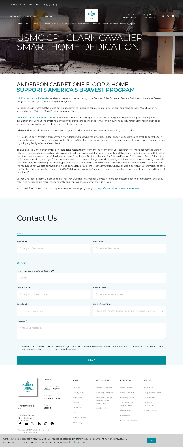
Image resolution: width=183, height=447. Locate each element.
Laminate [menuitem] (77, 407)
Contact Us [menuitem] (149, 397)
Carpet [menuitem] (75, 402)
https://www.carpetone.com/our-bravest (118, 188)
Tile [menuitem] (74, 412)
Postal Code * (23, 304)
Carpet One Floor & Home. (38, 430)
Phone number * (24, 287)
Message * (21, 321)
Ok (151, 440)
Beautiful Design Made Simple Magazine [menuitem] (104, 400)
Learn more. (80, 442)
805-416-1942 (50, 5)
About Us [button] (50, 16)
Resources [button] (33, 16)
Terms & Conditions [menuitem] (149, 404)
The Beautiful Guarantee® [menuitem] (126, 404)
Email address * (100, 287)
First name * (22, 241)
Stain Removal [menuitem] (127, 388)
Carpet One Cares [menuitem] (152, 392)
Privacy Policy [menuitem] (151, 410)
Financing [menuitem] (77, 422)
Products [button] (15, 16)
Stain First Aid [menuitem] (127, 392)
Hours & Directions (129, 16)
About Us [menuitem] (148, 388)
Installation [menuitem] (125, 415)
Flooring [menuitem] (76, 388)
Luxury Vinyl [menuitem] (78, 392)
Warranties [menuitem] (125, 410)
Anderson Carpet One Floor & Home (36, 117)
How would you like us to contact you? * (35, 271)
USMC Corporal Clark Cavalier (33, 98)
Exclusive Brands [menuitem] (128, 420)
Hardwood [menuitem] (77, 397)
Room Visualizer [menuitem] (104, 388)
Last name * (98, 241)
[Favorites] (168, 16)
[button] (163, 16)
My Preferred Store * (102, 304)
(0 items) (173, 16)
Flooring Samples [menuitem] (104, 392)
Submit (91, 360)
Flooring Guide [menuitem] (127, 397)
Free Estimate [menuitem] (79, 417)
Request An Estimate (149, 16)
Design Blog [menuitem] (102, 408)
